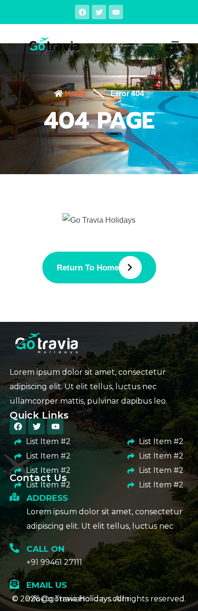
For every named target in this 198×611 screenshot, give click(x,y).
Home (75, 93)
